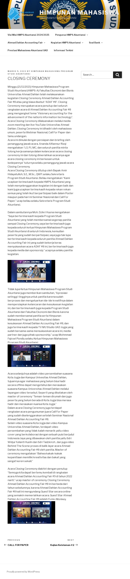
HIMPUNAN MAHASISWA (79, 12)
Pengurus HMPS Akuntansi (70, 34)
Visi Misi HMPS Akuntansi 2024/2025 (28, 34)
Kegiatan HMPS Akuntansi (66, 42)
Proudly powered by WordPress (23, 571)
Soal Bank (94, 42)
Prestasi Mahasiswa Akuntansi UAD (28, 50)
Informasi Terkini (63, 50)
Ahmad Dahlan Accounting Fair (25, 42)
